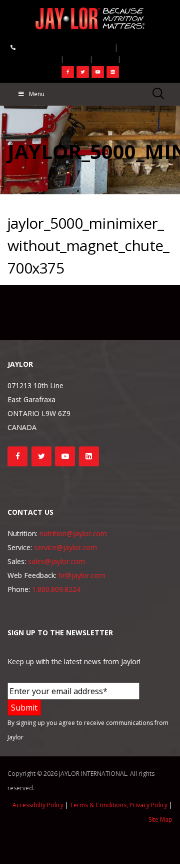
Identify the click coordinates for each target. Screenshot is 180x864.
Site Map (160, 819)
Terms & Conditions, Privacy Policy (119, 805)
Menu (36, 94)
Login (43, 58)
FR (77, 58)
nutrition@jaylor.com (73, 533)
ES (105, 58)
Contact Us (144, 47)
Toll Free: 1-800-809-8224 (62, 47)
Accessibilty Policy (38, 805)
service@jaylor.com (65, 547)
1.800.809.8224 (56, 589)
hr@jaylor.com (82, 575)
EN (133, 58)
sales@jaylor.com (56, 561)
